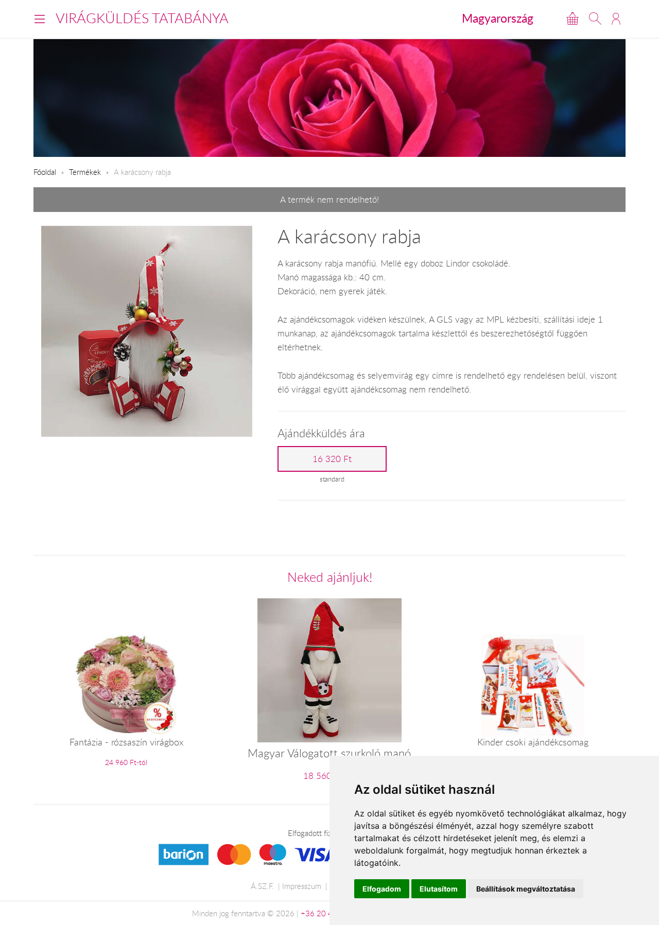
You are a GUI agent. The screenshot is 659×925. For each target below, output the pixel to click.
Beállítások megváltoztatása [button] (525, 888)
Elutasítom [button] (439, 888)
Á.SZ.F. (262, 886)
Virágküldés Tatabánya (142, 18)
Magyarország (497, 18)
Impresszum (301, 886)
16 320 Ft (332, 459)
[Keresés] (595, 18)
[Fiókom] (616, 18)
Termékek (85, 172)
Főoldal (44, 172)
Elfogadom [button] (381, 888)
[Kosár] (572, 18)
